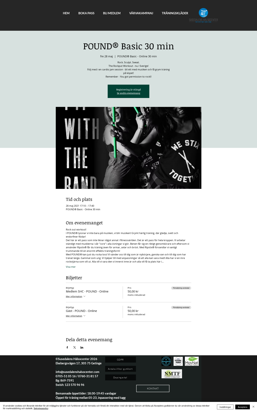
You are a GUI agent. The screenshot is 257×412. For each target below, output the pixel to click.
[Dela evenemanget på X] (74, 347)
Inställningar (225, 406)
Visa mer (71, 266)
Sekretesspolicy (41, 408)
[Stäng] (253, 407)
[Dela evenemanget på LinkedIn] (81, 347)
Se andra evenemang (128, 93)
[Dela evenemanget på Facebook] (67, 347)
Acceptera (242, 406)
